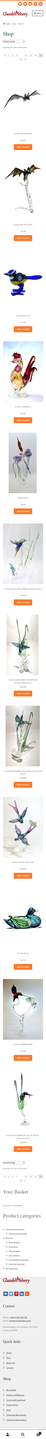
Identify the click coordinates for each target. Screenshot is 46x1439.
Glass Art (9, 1238)
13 (31, 55)
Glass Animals (14, 1242)
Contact (9, 1367)
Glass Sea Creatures (17, 1264)
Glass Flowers (14, 1255)
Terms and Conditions (15, 1400)
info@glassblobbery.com (20, 1320)
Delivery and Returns (15, 1395)
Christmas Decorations (15, 1229)
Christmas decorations (18, 1234)
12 (26, 55)
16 (21, 59)
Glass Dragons (14, 1251)
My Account (7, 1434)
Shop (14, 24)
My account (11, 1390)
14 (36, 55)
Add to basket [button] (23, 147)
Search (23, 1434)
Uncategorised (12, 1268)
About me (10, 1363)
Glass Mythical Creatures (19, 1260)
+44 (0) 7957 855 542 (18, 1317)
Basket (35, 1432)
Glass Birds (13, 1247)
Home (8, 24)
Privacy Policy (12, 1405)
